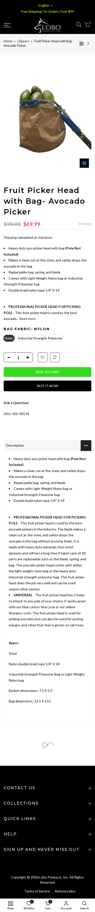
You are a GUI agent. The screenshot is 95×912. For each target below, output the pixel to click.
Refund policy (65, 891)
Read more (27, 318)
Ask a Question (16, 403)
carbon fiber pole (42, 607)
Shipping (10, 237)
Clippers (23, 41)
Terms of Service (37, 891)
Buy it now (47, 386)
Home (8, 41)
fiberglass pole (20, 613)
